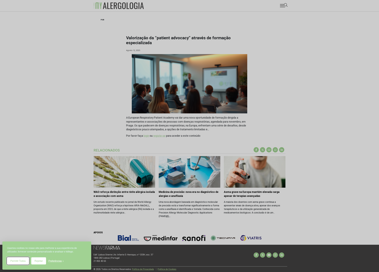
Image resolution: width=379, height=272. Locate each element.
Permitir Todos (18, 261)
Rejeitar (38, 261)
